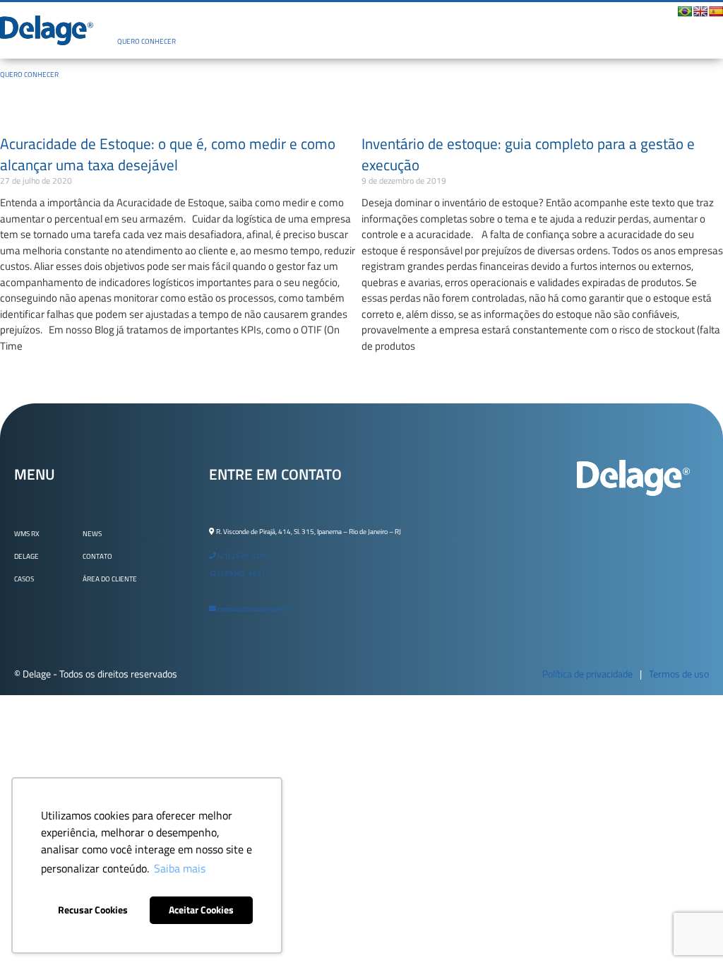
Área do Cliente (110, 579)
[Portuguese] (685, 11)
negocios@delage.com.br (252, 608)
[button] (374, 18)
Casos (24, 579)
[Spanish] (716, 11)
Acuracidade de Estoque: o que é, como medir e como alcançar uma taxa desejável (167, 154)
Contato (97, 556)
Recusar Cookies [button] (93, 910)
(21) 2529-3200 (242, 555)
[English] (700, 11)
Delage (26, 556)
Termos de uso (679, 673)
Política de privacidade (587, 673)
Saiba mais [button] (179, 868)
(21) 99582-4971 (237, 573)
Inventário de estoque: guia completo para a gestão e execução (528, 154)
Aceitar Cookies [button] (201, 910)
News (92, 533)
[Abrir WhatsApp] (688, 929)
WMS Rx (27, 533)
